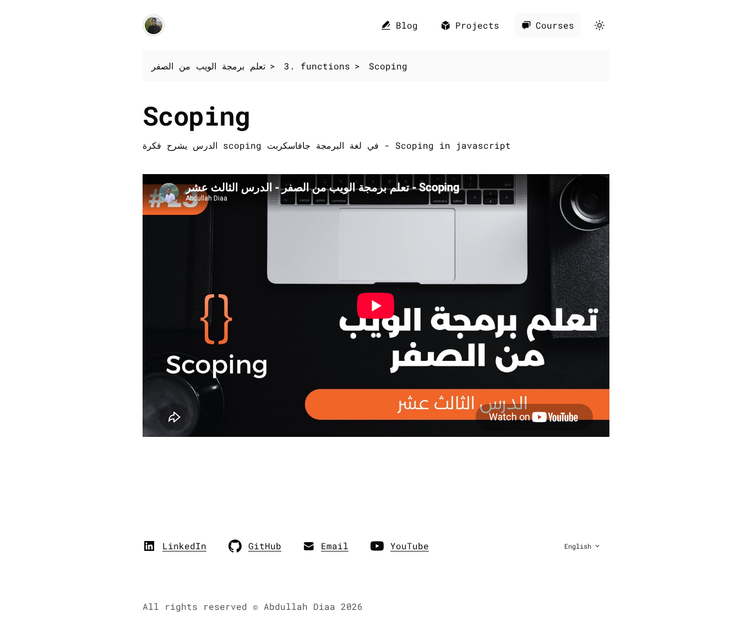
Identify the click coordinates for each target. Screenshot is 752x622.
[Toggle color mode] (599, 25)
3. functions (317, 66)
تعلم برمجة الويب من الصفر (208, 66)
